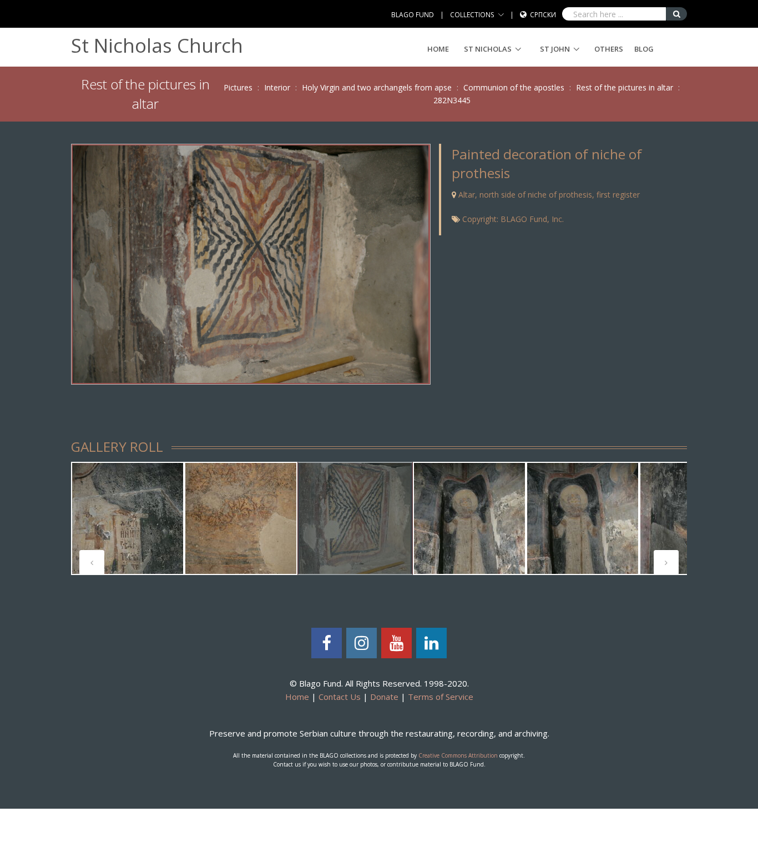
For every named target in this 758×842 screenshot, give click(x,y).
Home (438, 49)
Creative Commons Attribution (458, 755)
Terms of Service (440, 696)
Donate (384, 696)
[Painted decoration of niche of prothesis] (250, 263)
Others (608, 49)
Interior (277, 87)
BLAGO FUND (412, 14)
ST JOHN (555, 49)
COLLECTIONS (472, 14)
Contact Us (340, 696)
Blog (644, 49)
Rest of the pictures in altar (624, 87)
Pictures (238, 87)
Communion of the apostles (513, 87)
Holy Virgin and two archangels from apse (377, 87)
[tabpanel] (127, 518)
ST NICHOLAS (488, 49)
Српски (543, 14)
